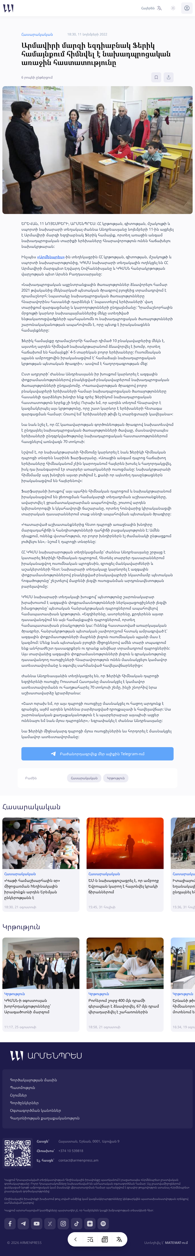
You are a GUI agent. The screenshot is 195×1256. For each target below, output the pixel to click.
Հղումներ (18, 1095)
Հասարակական (84, 778)
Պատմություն (22, 1087)
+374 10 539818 (70, 1150)
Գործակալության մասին (33, 1079)
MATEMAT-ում (176, 1242)
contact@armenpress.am (78, 1160)
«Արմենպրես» (51, 256)
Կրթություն (116, 778)
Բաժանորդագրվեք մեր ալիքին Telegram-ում (102, 753)
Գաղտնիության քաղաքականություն (45, 1118)
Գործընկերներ (24, 1102)
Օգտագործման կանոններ (35, 1110)
